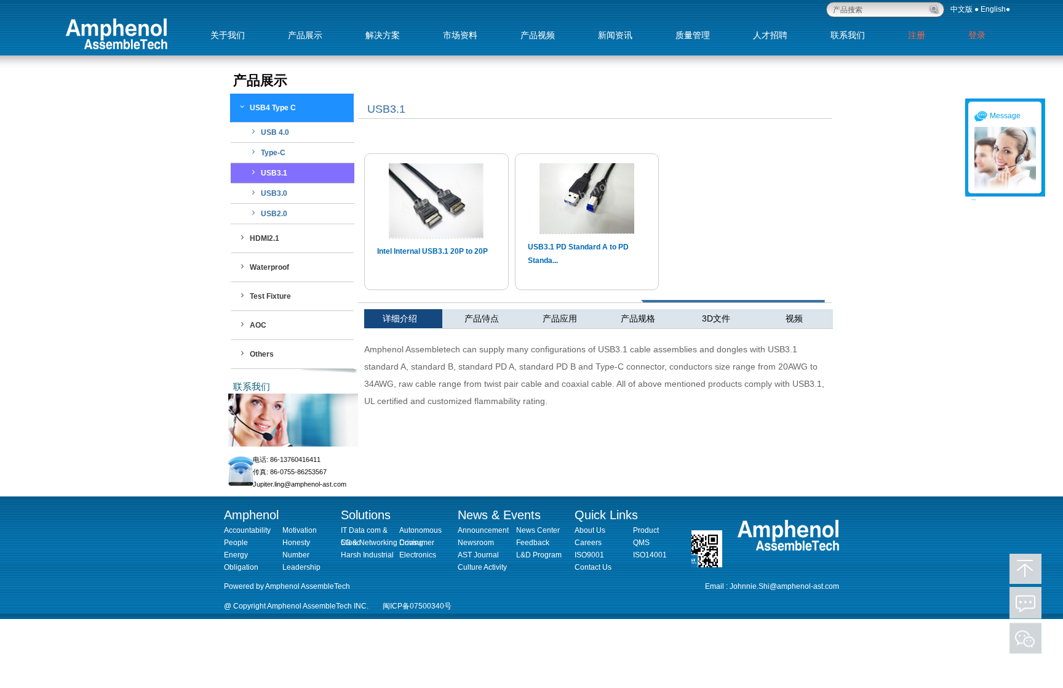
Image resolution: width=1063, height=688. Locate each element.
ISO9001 (589, 555)
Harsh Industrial (367, 555)
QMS (641, 542)
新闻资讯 (615, 35)
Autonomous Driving (420, 531)
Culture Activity (482, 567)
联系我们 (847, 35)
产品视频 (537, 35)
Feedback (532, 542)
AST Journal (478, 555)
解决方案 (382, 35)
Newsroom (476, 542)
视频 (794, 318)
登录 (976, 35)
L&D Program (539, 555)
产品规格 (638, 318)
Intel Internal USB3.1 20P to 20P (432, 251)
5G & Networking (369, 542)
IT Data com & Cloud (364, 531)
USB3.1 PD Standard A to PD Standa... (578, 254)
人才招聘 (770, 35)
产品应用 (560, 318)
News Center (538, 530)
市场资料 (460, 35)
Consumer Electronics (417, 543)
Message (1005, 115)
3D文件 (716, 318)
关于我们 (227, 35)
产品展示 (305, 35)
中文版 (961, 9)
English (993, 9)
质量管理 (692, 35)
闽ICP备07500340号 (417, 606)
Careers (588, 542)
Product (646, 530)
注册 (916, 35)
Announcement (483, 530)
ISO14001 (650, 555)
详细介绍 (412, 318)
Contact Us (593, 567)
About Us (590, 530)
